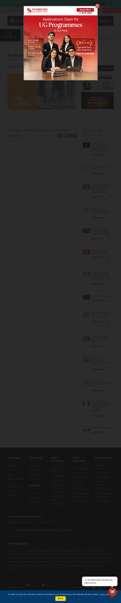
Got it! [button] (60, 599)
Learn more (105, 594)
